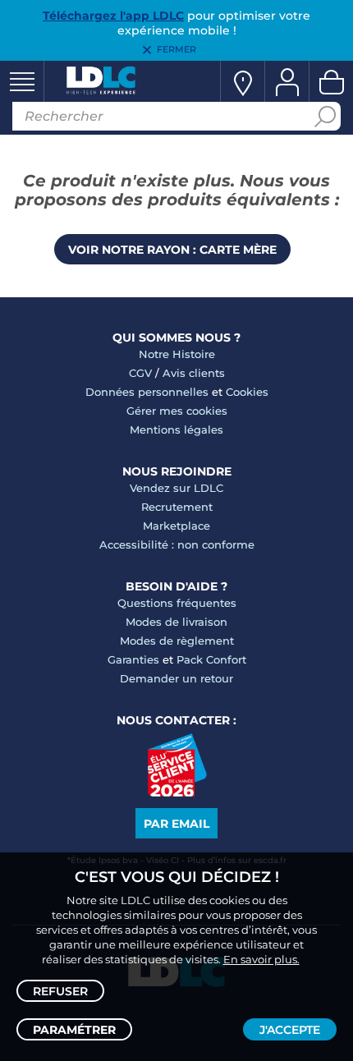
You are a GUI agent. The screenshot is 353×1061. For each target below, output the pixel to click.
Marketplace (176, 525)
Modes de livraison (176, 621)
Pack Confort (211, 659)
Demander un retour (176, 678)
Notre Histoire (177, 354)
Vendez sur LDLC (176, 487)
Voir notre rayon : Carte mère (172, 249)
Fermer (176, 49)
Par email (176, 823)
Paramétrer (74, 1029)
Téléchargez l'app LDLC (113, 15)
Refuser (60, 991)
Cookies (247, 391)
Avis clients (194, 372)
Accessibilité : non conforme (176, 544)
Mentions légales (176, 429)
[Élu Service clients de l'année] (177, 792)
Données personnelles (147, 391)
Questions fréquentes (176, 602)
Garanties (133, 659)
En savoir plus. (261, 959)
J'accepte (289, 1029)
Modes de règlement (177, 640)
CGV (140, 372)
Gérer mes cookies (176, 410)
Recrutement (177, 506)
